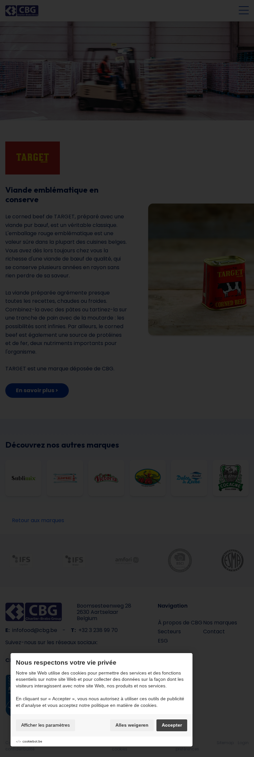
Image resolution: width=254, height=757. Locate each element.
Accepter (172, 725)
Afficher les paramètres (45, 725)
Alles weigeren (131, 725)
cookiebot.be (32, 741)
